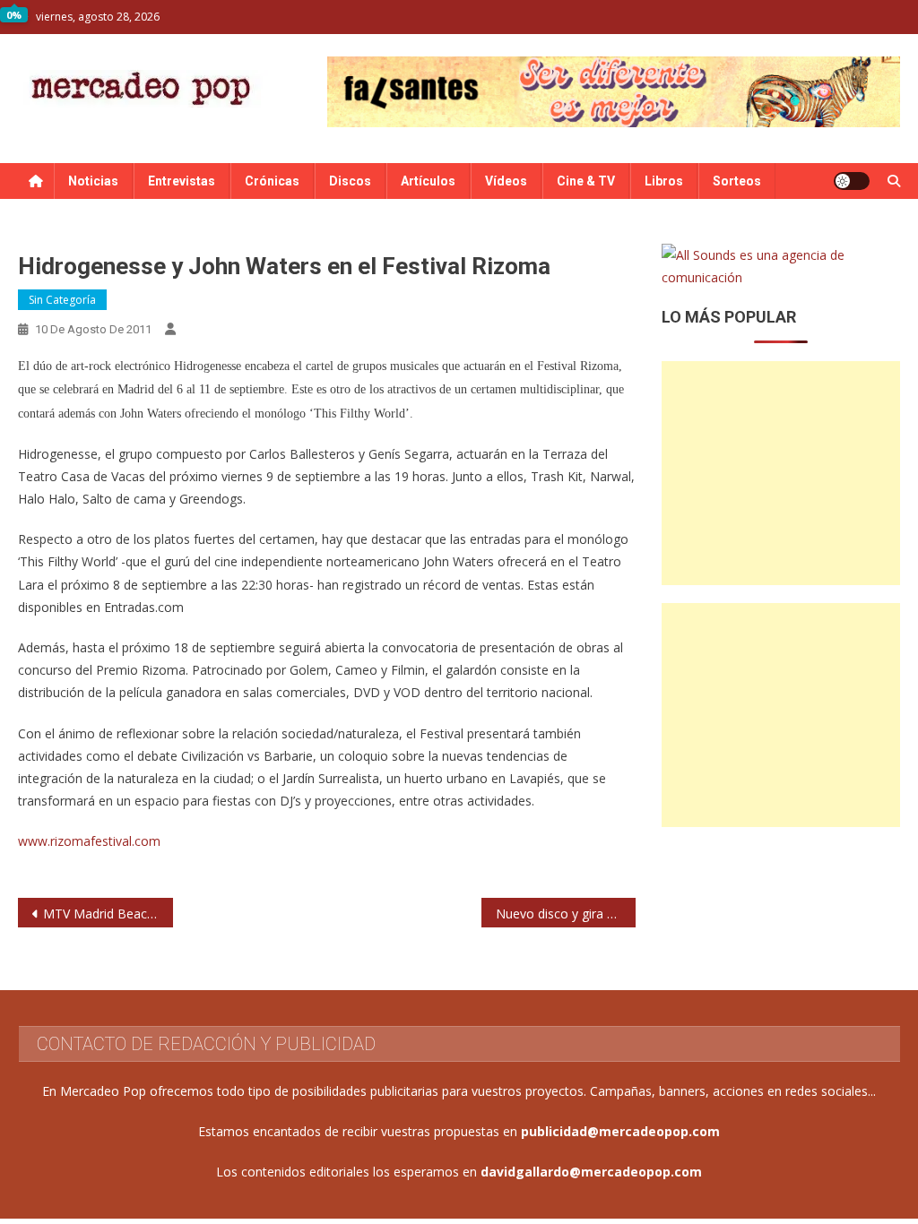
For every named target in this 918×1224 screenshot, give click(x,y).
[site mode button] (852, 181)
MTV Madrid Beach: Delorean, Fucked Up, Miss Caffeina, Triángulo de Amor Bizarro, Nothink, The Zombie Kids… (107, 913)
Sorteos (737, 181)
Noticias (93, 181)
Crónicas (272, 181)
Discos (350, 181)
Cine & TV (586, 181)
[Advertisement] (780, 473)
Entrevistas (181, 181)
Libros (664, 181)
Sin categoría (62, 299)
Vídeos (506, 181)
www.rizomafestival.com (89, 840)
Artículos (428, 181)
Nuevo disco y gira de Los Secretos (566, 913)
